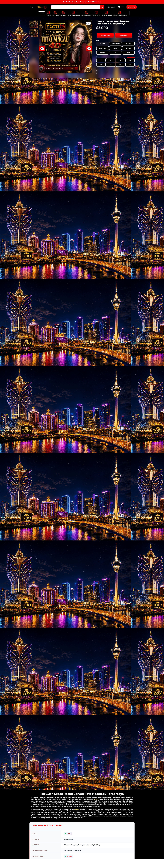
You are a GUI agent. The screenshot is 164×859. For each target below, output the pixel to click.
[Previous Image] (42, 48)
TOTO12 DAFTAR (96, 15)
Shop (32, 7)
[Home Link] (42, 7)
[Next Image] (89, 48)
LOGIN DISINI (124, 35)
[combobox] (75, 7)
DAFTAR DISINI (105, 35)
